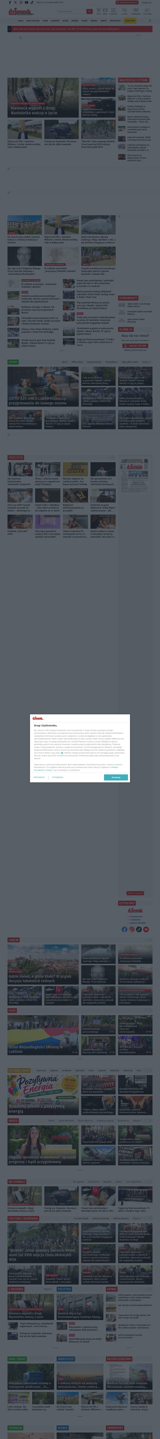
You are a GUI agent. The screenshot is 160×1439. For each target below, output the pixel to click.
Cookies (49, 770)
